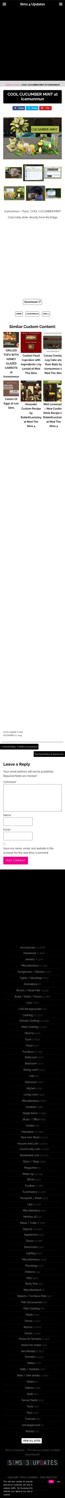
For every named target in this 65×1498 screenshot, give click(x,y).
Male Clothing (30, 1027)
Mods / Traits (28, 1223)
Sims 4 (46, 314)
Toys (29, 1412)
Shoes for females (30, 1338)
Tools (30, 1406)
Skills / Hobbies (30, 1369)
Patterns (30, 1272)
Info (58, 1482)
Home (9, 85)
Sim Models (28, 1351)
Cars (29, 1002)
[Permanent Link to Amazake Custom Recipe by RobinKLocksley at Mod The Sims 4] (31, 400)
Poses (28, 1320)
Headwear (30, 953)
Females (30, 1356)
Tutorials (30, 1418)
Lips (30, 1204)
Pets (29, 1278)
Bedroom (31, 1063)
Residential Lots (29, 1155)
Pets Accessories (31, 1302)
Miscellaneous (30, 965)
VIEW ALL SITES (31, 1440)
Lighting (31, 1253)
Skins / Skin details (28, 1375)
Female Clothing (29, 1020)
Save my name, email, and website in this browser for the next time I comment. (28, 850)
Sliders (31, 1381)
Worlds (30, 1431)
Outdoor (31, 1107)
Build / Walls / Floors (28, 996)
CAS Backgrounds (30, 1009)
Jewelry (30, 959)
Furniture (28, 1051)
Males (31, 1363)
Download (31, 302)
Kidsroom (31, 1082)
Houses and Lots (27, 1143)
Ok (51, 1482)
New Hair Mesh (30, 1137)
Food (16, 85)
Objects (27, 1229)
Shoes (28, 1333)
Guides (30, 1125)
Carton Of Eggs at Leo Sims (11, 403)
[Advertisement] (32, 44)
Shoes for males (31, 1345)
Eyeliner (30, 1185)
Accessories (27, 947)
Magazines (30, 1167)
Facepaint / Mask (31, 1198)
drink (19, 314)
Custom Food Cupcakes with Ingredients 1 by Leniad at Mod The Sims (31, 364)
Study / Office (31, 1119)
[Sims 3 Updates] (32, 1462)
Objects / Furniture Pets (31, 1296)
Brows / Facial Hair (28, 990)
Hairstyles (28, 1131)
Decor (30, 1240)
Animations (31, 984)
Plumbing (31, 1265)
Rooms (28, 1327)
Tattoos (29, 1387)
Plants (29, 1314)
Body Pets (31, 1283)
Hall (31, 1076)
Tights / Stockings (31, 978)
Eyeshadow (30, 1191)
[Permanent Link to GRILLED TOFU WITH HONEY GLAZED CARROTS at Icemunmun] (11, 346)
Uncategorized (31, 1425)
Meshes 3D (30, 1216)
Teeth (29, 1394)
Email (7, 829)
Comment (10, 782)
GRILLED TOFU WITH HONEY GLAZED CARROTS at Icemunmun (11, 363)
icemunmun (32, 314)
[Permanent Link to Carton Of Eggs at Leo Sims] (11, 394)
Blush (30, 1179)
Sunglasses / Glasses (31, 971)
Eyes (28, 1039)
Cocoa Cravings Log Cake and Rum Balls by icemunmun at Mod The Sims (54, 364)
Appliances (31, 1234)
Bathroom (31, 1057)
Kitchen (31, 1088)
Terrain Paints (29, 1400)
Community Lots (30, 1149)
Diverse (29, 1033)
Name (7, 815)
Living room (31, 1094)
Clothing (28, 1015)
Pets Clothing (32, 1308)
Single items (30, 1113)
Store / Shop (31, 1161)
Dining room (31, 1069)
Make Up (28, 1174)
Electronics (31, 1247)
